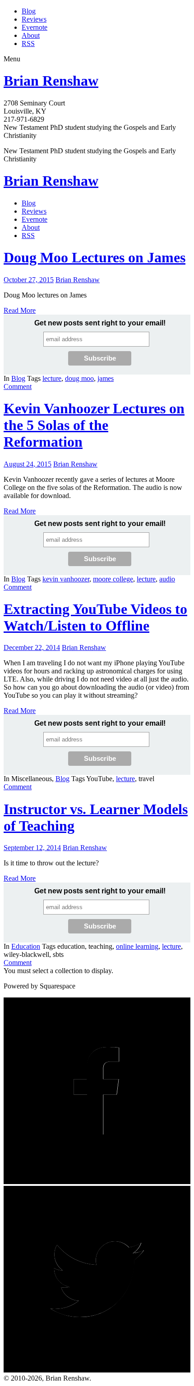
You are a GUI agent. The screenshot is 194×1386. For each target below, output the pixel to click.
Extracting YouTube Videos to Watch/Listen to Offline (95, 617)
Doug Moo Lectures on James (94, 257)
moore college (113, 579)
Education (25, 946)
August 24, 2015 (27, 464)
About (31, 35)
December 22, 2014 (32, 647)
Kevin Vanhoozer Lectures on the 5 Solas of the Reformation (94, 425)
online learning (137, 946)
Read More (20, 310)
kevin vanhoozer (65, 579)
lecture (51, 378)
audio (167, 579)
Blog (29, 11)
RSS (28, 43)
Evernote (34, 27)
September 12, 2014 (32, 847)
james (105, 378)
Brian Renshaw (51, 81)
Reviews (34, 19)
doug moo (79, 378)
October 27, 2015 (29, 280)
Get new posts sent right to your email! (100, 323)
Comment (18, 386)
